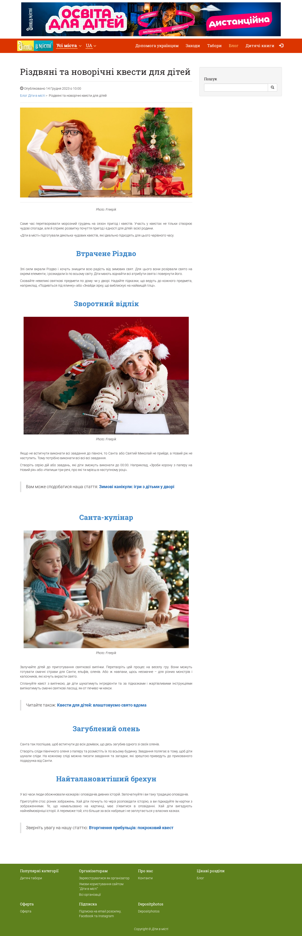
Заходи (193, 45)
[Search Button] (272, 88)
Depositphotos (148, 911)
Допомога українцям (157, 45)
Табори (214, 45)
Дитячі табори (31, 878)
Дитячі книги (260, 45)
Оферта (25, 911)
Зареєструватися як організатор (104, 878)
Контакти (145, 878)
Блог (234, 45)
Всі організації (90, 894)
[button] (68, 46)
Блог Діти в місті (32, 95)
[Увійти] (282, 46)
